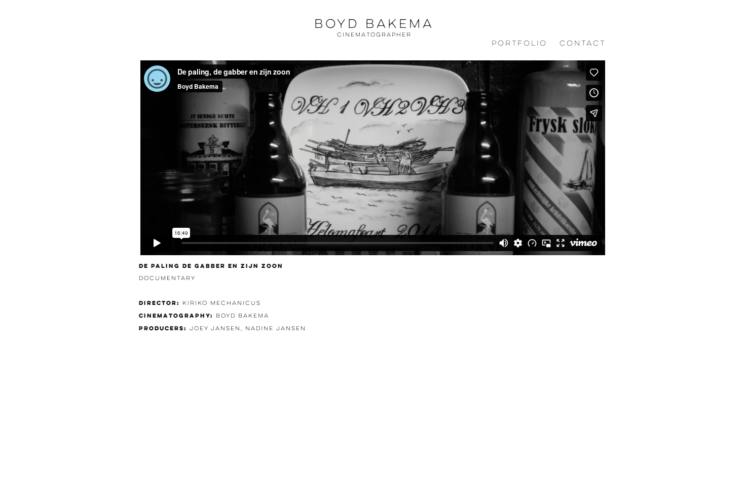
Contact (583, 43)
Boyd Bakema (374, 23)
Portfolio (519, 43)
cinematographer (374, 34)
